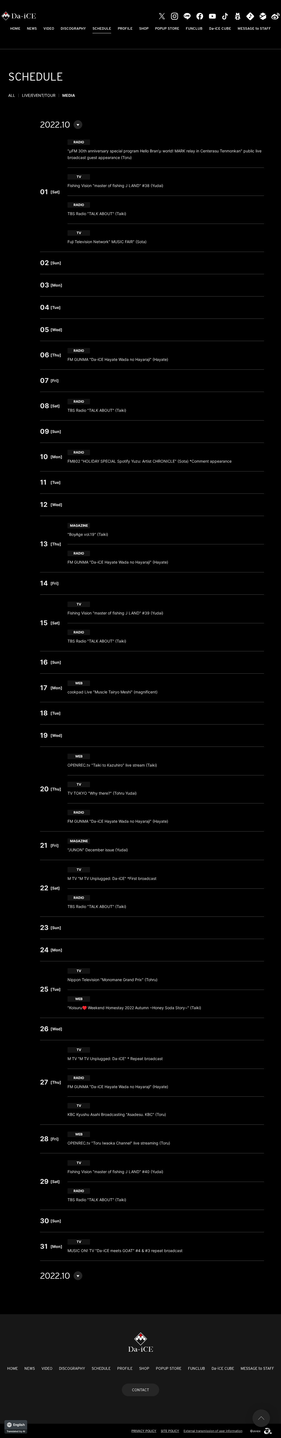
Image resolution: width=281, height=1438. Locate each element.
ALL (11, 95)
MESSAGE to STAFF (254, 28)
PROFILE (125, 28)
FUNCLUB (194, 28)
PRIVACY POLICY (143, 1431)
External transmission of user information (213, 1431)
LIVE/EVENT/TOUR (38, 95)
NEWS (32, 28)
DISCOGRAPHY (73, 28)
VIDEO (48, 28)
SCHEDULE (101, 28)
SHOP (143, 28)
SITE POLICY (170, 1431)
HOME (15, 28)
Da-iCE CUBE (220, 28)
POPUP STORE (167, 28)
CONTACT (140, 1390)
